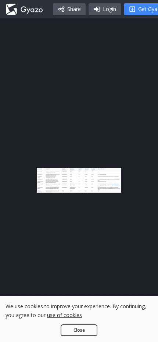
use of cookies (64, 315)
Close (79, 330)
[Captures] (24, 9)
